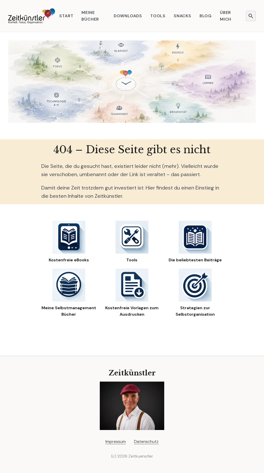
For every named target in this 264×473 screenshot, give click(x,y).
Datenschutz (146, 441)
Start (66, 16)
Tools (158, 16)
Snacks (182, 16)
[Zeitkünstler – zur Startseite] (31, 16)
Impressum (115, 441)
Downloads (128, 16)
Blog (206, 16)
